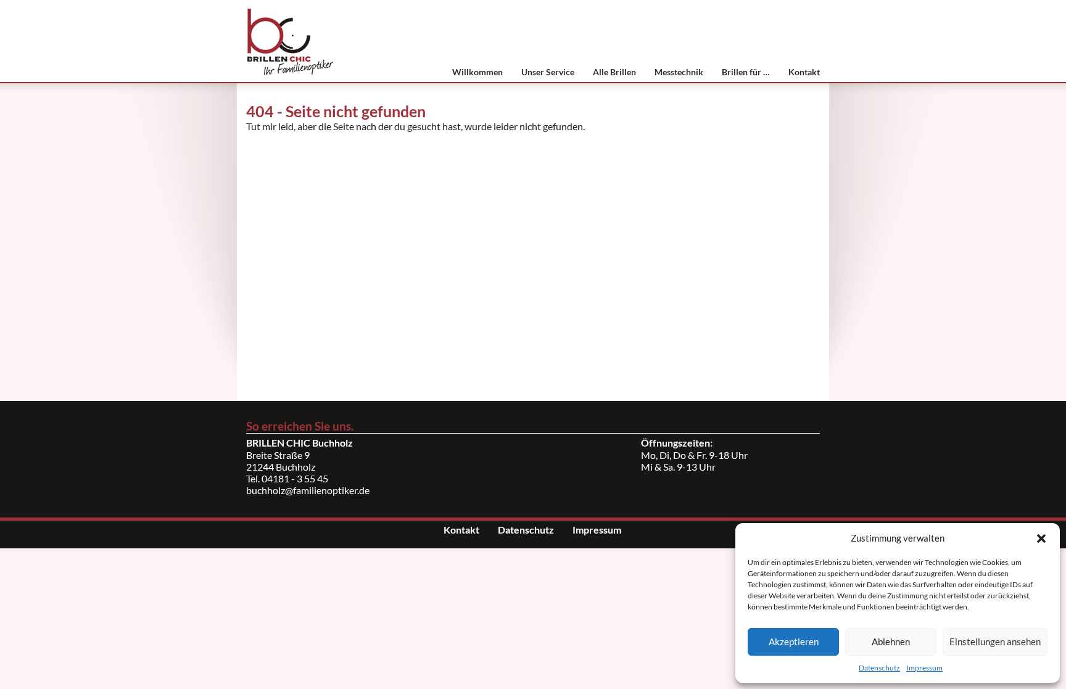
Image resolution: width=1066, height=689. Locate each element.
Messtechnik (679, 72)
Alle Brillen (614, 72)
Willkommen (477, 72)
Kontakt (804, 72)
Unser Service (547, 72)
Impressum (924, 667)
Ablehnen (891, 641)
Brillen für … (746, 72)
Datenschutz (879, 667)
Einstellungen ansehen (995, 641)
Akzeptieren (794, 641)
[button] (1041, 538)
